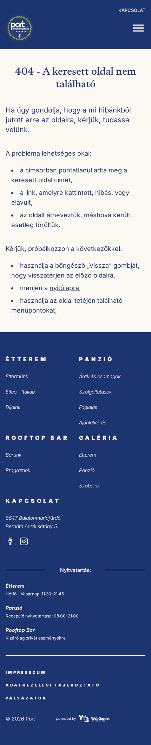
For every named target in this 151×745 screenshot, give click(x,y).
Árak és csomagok (99, 376)
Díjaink (13, 407)
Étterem (87, 455)
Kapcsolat (131, 10)
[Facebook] (10, 541)
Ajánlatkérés (92, 422)
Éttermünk (17, 376)
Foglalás (88, 407)
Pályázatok (26, 698)
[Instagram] (24, 541)
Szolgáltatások (95, 392)
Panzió (86, 470)
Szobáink (89, 485)
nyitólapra (64, 288)
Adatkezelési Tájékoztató (53, 685)
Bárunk (13, 455)
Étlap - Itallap (20, 392)
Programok (18, 470)
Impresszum (26, 672)
